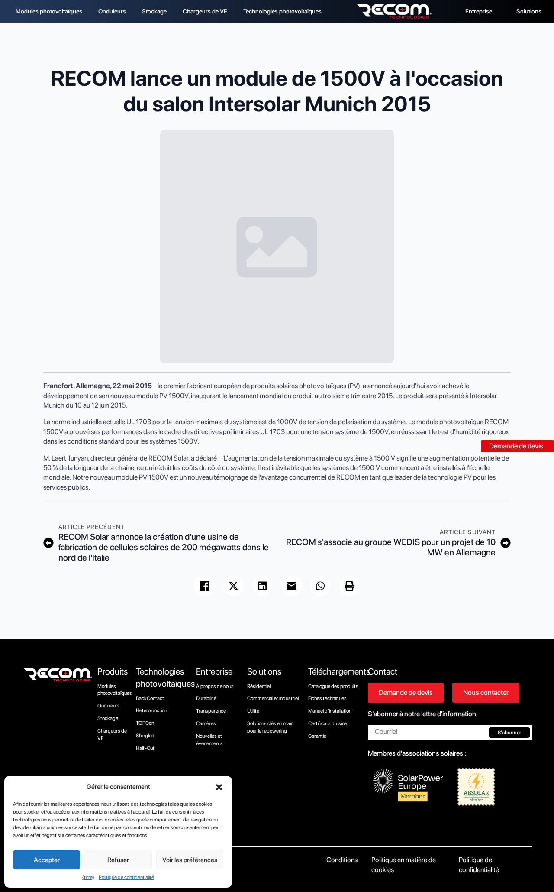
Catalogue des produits (333, 686)
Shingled (145, 736)
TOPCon (145, 723)
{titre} (88, 877)
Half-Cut (145, 748)
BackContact (150, 698)
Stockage (154, 11)
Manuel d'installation (329, 711)
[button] (219, 787)
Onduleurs (112, 11)
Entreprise (478, 11)
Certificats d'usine (327, 723)
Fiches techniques (327, 698)
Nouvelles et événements (209, 739)
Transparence (211, 711)
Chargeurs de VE (205, 11)
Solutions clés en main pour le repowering (270, 727)
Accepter (47, 860)
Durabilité (206, 698)
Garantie (317, 736)
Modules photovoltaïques (49, 11)
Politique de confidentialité (126, 877)
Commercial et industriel (273, 698)
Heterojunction (151, 710)
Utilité (253, 711)
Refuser (118, 860)
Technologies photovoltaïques (282, 11)
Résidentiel (259, 686)
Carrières (206, 723)
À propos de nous (215, 686)
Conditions (342, 860)
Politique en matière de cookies (403, 864)
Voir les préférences (189, 860)
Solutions (528, 11)
